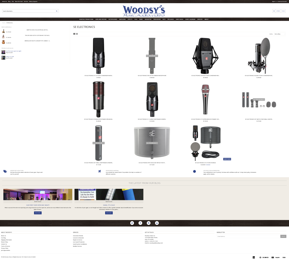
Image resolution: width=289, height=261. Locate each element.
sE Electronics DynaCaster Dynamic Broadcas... (98, 119)
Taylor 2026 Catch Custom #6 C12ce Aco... (37, 35)
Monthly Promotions (86, 19)
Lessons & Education (78, 238)
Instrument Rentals (78, 235)
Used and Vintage (100, 19)
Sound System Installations (80, 244)
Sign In (273, 1)
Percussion (157, 19)
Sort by (271, 34)
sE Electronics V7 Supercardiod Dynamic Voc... (205, 119)
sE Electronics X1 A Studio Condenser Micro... (99, 75)
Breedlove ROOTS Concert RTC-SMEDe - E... (37, 41)
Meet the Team (19, 1)
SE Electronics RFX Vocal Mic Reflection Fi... (152, 162)
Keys (164, 19)
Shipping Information (6, 240)
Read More (37, 213)
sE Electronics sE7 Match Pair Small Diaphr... (259, 119)
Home (3, 22)
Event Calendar (190, 19)
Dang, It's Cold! (10, 56)
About (207, 19)
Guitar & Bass (113, 19)
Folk (135, 19)
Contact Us (4, 244)
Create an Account (282, 1)
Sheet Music (179, 19)
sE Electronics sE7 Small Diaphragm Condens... (98, 162)
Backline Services (77, 246)
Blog (9, 1)
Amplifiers (122, 19)
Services (26, 1)
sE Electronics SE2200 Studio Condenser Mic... (259, 75)
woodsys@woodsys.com (156, 243)
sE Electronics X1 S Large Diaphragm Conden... (152, 119)
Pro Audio (171, 19)
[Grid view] (74, 34)
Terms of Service (5, 246)
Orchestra (148, 19)
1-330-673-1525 (153, 241)
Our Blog (3, 238)
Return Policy (4, 242)
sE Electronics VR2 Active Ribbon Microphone (152, 75)
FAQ (13, 1)
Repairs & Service (77, 240)
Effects (130, 19)
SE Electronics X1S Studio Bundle (205, 162)
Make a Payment (33, 1)
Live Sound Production (79, 242)
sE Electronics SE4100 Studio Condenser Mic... (205, 75)
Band (141, 19)
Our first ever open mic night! (13, 51)
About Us (4, 1)
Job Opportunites (5, 250)
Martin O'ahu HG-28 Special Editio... (37, 30)
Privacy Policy (4, 248)
